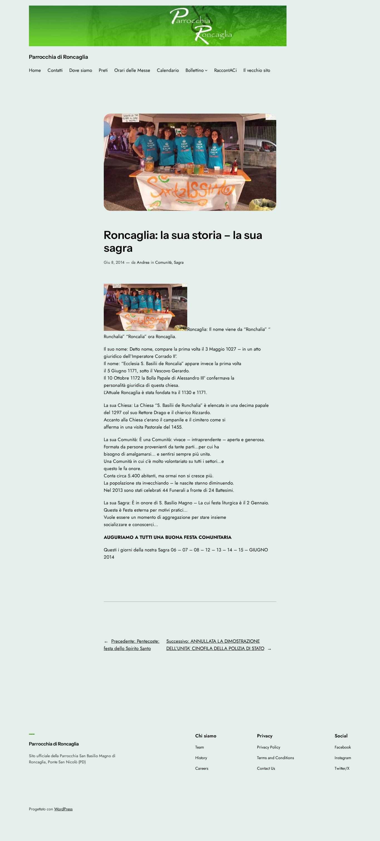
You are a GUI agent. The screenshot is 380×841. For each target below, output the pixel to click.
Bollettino (195, 70)
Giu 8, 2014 (114, 262)
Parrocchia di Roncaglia (58, 56)
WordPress (63, 809)
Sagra (179, 262)
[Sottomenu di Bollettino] (206, 70)
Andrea (143, 262)
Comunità (163, 262)
